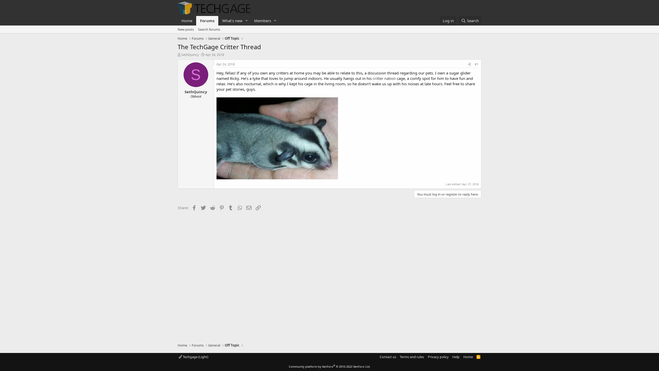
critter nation (384, 78)
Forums (207, 20)
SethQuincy (190, 54)
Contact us (388, 357)
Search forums (209, 29)
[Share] (469, 65)
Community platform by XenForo (329, 366)
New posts (186, 29)
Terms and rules (412, 357)
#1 (477, 64)
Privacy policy (438, 357)
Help (455, 357)
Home (186, 20)
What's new (232, 20)
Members (262, 20)
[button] (246, 21)
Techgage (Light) (195, 357)
